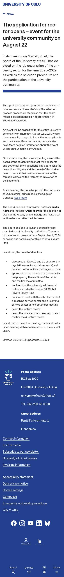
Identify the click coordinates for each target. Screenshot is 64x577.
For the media (12, 445)
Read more (20, 197)
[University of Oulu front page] (29, 3)
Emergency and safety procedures (25, 503)
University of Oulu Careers (20, 458)
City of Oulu (10, 510)
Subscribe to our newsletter (21, 452)
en (47, 571)
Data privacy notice (15, 484)
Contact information (16, 439)
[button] (56, 570)
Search (13, 567)
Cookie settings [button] (13, 490)
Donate (29, 567)
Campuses (10, 497)
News (10, 14)
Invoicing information (16, 465)
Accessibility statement (18, 477)
